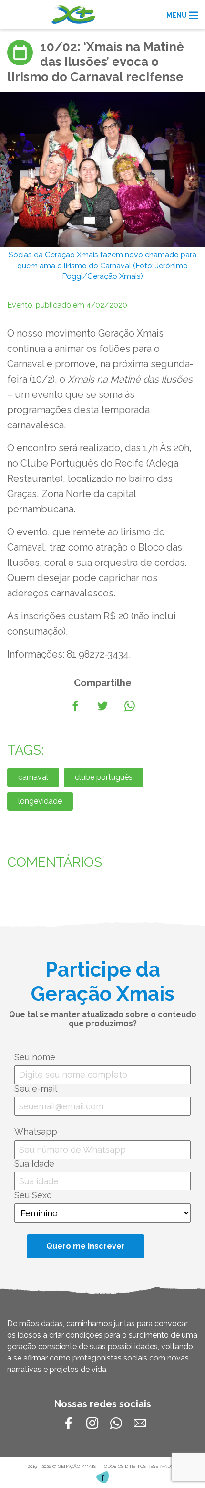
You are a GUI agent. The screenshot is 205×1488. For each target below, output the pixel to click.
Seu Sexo (33, 1195)
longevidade (40, 801)
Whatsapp (35, 1131)
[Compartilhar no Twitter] (102, 706)
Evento (19, 304)
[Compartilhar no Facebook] (75, 706)
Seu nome (34, 1057)
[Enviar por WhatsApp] (130, 706)
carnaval (33, 777)
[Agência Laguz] (102, 1477)
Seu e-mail (35, 1088)
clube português (104, 777)
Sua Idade (34, 1163)
